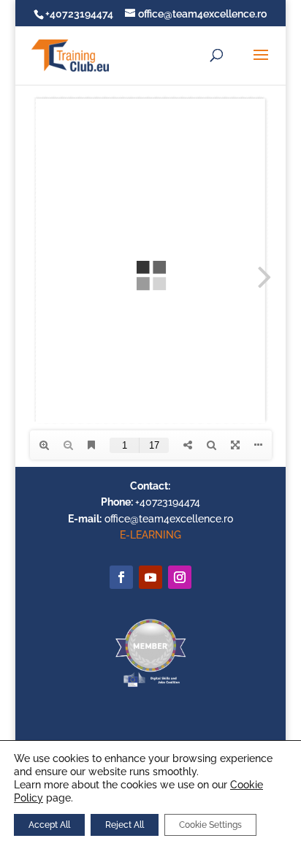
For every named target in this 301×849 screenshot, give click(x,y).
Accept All (49, 825)
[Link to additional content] (150, 577)
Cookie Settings (210, 825)
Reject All (124, 825)
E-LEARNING (150, 535)
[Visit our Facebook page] (121, 577)
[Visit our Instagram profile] (179, 577)
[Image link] (150, 686)
